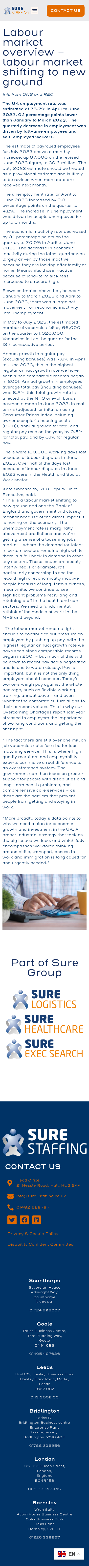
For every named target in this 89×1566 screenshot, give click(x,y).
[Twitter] (12, 1220)
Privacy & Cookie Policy (32, 1234)
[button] (34, 10)
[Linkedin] (36, 1220)
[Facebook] (24, 1220)
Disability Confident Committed (40, 1244)
